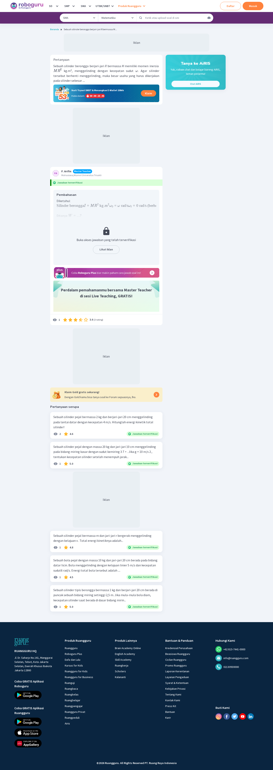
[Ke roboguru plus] (106, 273)
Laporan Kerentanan (177, 671)
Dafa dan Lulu (72, 659)
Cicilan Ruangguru (175, 659)
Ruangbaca (71, 688)
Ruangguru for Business (79, 677)
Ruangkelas (72, 694)
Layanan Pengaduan (177, 677)
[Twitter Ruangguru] (234, 716)
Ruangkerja (121, 665)
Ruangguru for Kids (76, 671)
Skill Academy (123, 659)
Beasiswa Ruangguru (177, 654)
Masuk (253, 6)
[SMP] (73, 6)
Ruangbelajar (72, 700)
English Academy (125, 654)
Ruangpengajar (74, 706)
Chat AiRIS (195, 83)
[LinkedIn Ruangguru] (250, 716)
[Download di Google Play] (36, 695)
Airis (67, 723)
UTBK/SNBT (103, 6)
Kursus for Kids (74, 665)
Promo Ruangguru (176, 665)
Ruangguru (71, 648)
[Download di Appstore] (36, 732)
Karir (168, 717)
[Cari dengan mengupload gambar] (209, 18)
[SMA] (90, 6)
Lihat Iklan (106, 249)
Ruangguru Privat (75, 712)
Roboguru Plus (73, 654)
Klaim (148, 93)
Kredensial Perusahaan (179, 648)
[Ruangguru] (21, 642)
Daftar (230, 6)
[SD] (57, 6)
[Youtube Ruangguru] (242, 716)
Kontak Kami (172, 700)
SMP (67, 6)
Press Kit (170, 706)
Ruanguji (70, 683)
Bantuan (170, 712)
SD (50, 6)
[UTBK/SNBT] (112, 6)
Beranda (54, 29)
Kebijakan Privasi (175, 688)
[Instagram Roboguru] (218, 716)
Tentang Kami (173, 694)
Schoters (120, 671)
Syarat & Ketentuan (176, 683)
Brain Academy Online (128, 648)
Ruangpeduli (72, 717)
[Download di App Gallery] (36, 743)
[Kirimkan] (140, 18)
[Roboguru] (28, 6)
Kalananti (120, 677)
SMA (83, 6)
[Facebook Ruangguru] (226, 716)
